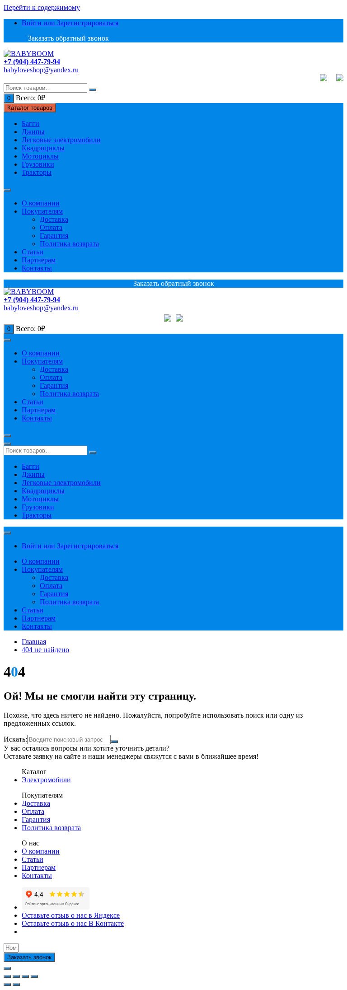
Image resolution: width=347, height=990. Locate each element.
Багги (30, 123)
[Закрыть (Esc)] (7, 976)
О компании (41, 203)
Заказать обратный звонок (67, 38)
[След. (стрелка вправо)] (16, 984)
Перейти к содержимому (42, 7)
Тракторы (37, 172)
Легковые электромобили (61, 140)
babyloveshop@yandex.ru (41, 70)
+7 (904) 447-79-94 (32, 61)
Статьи (32, 252)
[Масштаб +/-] (34, 976)
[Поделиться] (16, 976)
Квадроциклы (43, 148)
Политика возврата (69, 244)
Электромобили (46, 780)
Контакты (37, 268)
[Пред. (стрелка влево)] (7, 984)
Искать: (15, 739)
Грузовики (38, 164)
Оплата (51, 227)
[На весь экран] (25, 976)
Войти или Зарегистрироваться (70, 23)
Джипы (33, 131)
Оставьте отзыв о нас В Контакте (73, 923)
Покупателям (42, 211)
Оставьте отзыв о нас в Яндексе (71, 915)
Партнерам (39, 260)
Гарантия (54, 235)
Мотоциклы (40, 156)
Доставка (54, 219)
